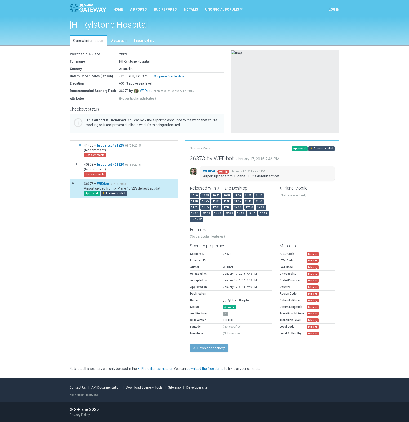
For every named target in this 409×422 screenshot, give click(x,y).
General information (88, 41)
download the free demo (205, 368)
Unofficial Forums (222, 9)
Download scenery (211, 348)
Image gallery (144, 40)
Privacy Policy (80, 415)
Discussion (119, 40)
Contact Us (78, 387)
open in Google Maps (170, 76)
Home (118, 9)
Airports (138, 9)
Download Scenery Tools (144, 387)
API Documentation (105, 387)
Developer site (197, 387)
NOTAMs (191, 9)
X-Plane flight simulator (155, 368)
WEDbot (146, 91)
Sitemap (174, 387)
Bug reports (165, 9)
